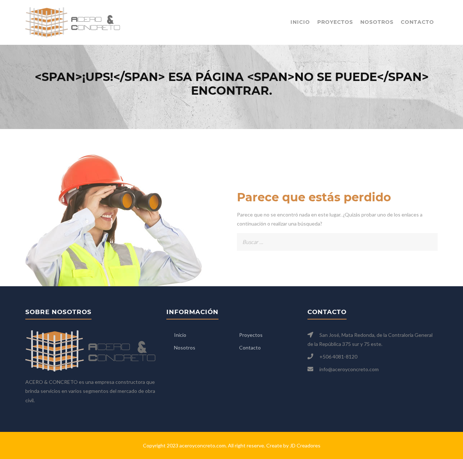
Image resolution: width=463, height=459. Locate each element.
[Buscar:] (337, 238)
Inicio (300, 22)
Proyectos (335, 22)
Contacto (417, 22)
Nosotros (377, 22)
